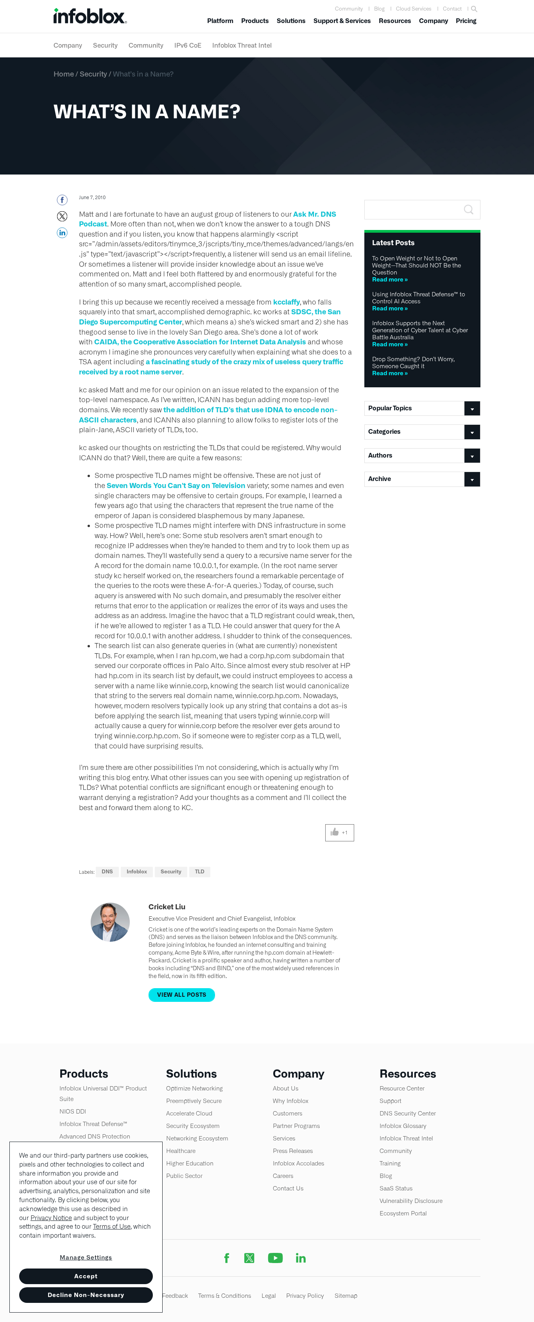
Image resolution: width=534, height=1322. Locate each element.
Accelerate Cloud (189, 1113)
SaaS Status (396, 1188)
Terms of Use (112, 1226)
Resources (395, 21)
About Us (285, 1088)
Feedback (175, 1295)
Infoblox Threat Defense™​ (93, 1124)
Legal (269, 1295)
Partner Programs (296, 1125)
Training (390, 1163)
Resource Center (402, 1088)
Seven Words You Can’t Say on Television (176, 485)
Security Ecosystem (193, 1125)
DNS (107, 871)
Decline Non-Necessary (86, 1295)
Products (255, 21)
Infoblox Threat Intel (242, 45)
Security (105, 45)
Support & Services (342, 21)
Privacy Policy (305, 1295)
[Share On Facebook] (62, 202)
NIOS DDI (72, 1111)
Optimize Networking (194, 1088)
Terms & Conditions (224, 1295)
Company (433, 21)
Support (390, 1101)
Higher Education (189, 1163)
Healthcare (180, 1150)
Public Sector (184, 1175)
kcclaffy (286, 302)
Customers (287, 1113)
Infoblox (137, 871)
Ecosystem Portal (403, 1213)
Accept (86, 1276)
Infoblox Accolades (298, 1163)
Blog (379, 9)
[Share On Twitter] (62, 218)
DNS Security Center (408, 1113)
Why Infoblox (290, 1101)
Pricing (466, 21)
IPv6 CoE (187, 45)
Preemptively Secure (194, 1101)
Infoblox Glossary (403, 1125)
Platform (220, 21)
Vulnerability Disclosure (411, 1200)
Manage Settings (86, 1257)
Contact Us (288, 1188)
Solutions (291, 21)
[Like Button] (335, 833)
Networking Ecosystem (197, 1138)
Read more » (390, 279)
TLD (199, 871)
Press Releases (293, 1150)
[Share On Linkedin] (62, 235)
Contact (452, 9)
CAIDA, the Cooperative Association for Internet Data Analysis (200, 341)
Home (64, 73)
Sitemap (346, 1295)
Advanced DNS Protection (94, 1136)
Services (284, 1138)
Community (349, 9)
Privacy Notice (51, 1218)
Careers (283, 1175)
